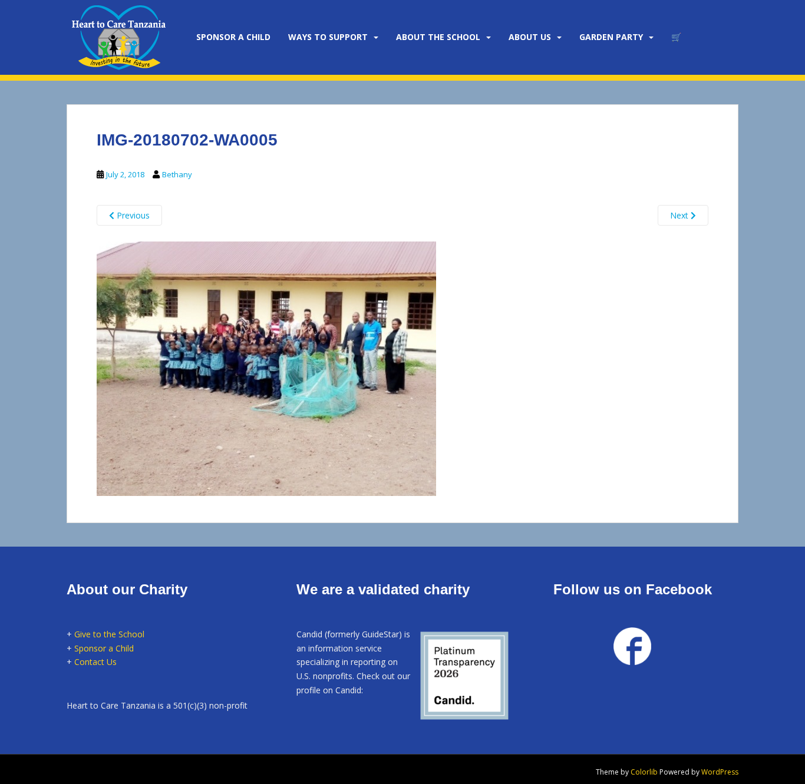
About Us (530, 36)
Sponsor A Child (233, 36)
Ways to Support (328, 36)
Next (680, 215)
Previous (132, 215)
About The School (438, 36)
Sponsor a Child (104, 648)
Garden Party (611, 36)
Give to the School (109, 634)
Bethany (177, 174)
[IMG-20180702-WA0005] (266, 367)
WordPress (719, 772)
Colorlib (644, 772)
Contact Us (95, 661)
